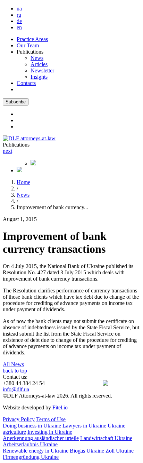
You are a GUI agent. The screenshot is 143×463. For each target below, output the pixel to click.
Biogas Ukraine (87, 451)
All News (13, 364)
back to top (15, 371)
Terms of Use (51, 419)
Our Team (28, 45)
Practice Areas (32, 39)
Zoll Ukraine (120, 451)
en (19, 27)
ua (19, 8)
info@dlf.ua (16, 389)
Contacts (26, 83)
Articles (39, 64)
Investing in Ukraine (49, 432)
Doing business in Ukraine (32, 426)
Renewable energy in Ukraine (35, 451)
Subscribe (16, 101)
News (37, 58)
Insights (39, 77)
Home (23, 182)
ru (19, 15)
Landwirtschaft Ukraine (106, 438)
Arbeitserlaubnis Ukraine (30, 444)
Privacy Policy (19, 419)
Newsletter (42, 70)
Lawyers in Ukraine (84, 426)
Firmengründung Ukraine (31, 457)
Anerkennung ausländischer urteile (41, 438)
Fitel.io (60, 407)
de (19, 21)
